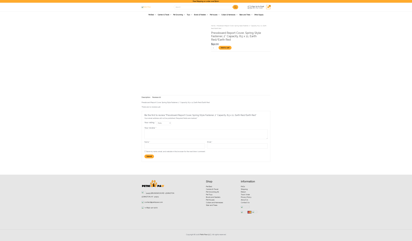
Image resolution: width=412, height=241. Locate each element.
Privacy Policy (246, 197)
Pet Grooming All (212, 192)
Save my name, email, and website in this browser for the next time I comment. (175, 152)
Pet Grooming (178, 15)
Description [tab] (146, 97)
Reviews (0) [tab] (156, 97)
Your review (150, 128)
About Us (244, 200)
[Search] (235, 7)
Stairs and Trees (244, 15)
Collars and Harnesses (214, 203)
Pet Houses (210, 200)
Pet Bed (151, 15)
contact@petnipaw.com (154, 202)
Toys (188, 15)
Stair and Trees (211, 205)
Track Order (245, 195)
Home (213, 26)
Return (243, 192)
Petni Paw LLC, (205, 235)
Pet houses (213, 15)
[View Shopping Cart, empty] (268, 7)
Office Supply (259, 15)
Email (209, 142)
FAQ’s (243, 187)
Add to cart (225, 48)
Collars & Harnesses (228, 15)
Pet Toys (209, 195)
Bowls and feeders (213, 197)
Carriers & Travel (163, 15)
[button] (155, 14)
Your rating (150, 122)
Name (147, 142)
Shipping (244, 189)
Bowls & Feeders (200, 15)
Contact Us (245, 203)
